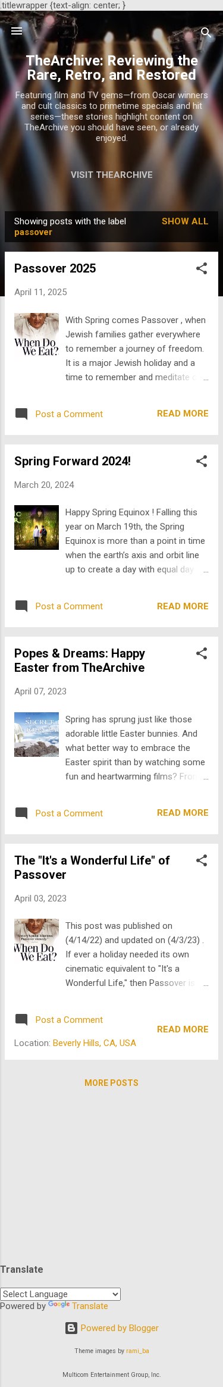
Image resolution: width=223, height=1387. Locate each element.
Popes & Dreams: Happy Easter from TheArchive (79, 660)
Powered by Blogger (118, 1328)
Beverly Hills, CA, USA (94, 1043)
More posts (111, 1083)
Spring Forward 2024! (72, 461)
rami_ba (137, 1351)
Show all (185, 221)
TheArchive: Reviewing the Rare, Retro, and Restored (112, 67)
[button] (201, 270)
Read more (183, 413)
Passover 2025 (55, 268)
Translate (90, 1306)
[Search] (206, 35)
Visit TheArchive (112, 175)
